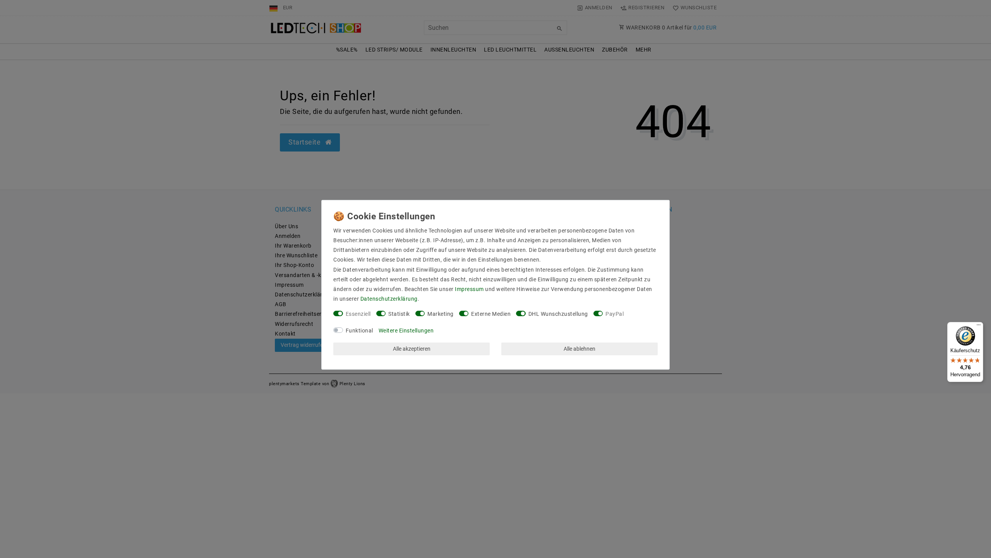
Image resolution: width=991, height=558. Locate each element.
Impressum (469, 289)
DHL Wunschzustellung (558, 314)
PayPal (614, 314)
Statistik (399, 314)
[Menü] (978, 326)
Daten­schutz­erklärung (389, 299)
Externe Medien (491, 314)
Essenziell (358, 314)
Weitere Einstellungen (406, 330)
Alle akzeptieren (411, 349)
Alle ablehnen (579, 349)
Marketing (440, 314)
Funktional (359, 330)
